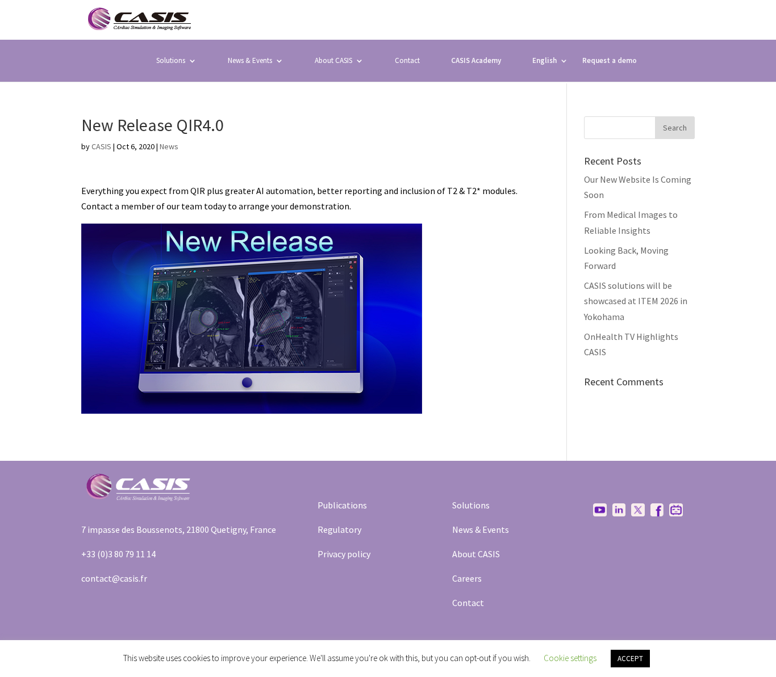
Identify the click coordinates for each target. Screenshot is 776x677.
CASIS (101, 146)
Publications (342, 505)
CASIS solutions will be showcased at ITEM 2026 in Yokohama (635, 301)
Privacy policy (344, 554)
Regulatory (339, 529)
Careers (467, 578)
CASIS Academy (476, 61)
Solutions (170, 60)
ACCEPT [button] (630, 658)
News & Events (250, 60)
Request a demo (609, 61)
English (544, 60)
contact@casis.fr (114, 578)
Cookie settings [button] (570, 658)
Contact (407, 60)
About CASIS (476, 554)
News (169, 146)
